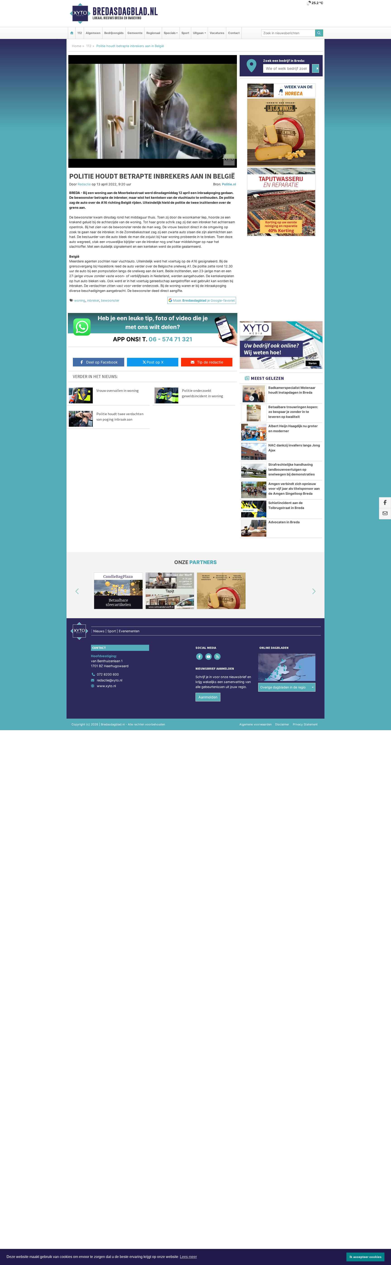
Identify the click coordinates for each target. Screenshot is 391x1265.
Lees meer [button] (188, 1257)
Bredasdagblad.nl (125, 11)
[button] (72, 592)
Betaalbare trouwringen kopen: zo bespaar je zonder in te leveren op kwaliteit (293, 412)
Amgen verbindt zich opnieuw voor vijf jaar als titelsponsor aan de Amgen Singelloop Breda (294, 488)
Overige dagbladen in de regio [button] (283, 687)
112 (79, 33)
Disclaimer (282, 724)
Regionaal (153, 33)
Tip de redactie (210, 362)
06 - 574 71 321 (170, 339)
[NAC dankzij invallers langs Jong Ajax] (254, 451)
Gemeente (135, 33)
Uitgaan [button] (198, 33)
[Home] (71, 33)
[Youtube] (208, 657)
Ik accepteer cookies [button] (365, 1257)
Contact (234, 33)
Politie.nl (229, 184)
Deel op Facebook (102, 362)
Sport (185, 33)
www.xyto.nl (106, 686)
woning (79, 300)
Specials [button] (170, 33)
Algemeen (93, 33)
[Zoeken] (319, 32)
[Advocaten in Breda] (254, 528)
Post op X (155, 362)
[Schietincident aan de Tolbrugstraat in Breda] (254, 509)
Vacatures (217, 33)
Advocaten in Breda (284, 522)
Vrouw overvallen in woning (117, 390)
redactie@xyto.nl (109, 680)
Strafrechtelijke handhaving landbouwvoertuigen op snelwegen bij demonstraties (291, 469)
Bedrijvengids (114, 33)
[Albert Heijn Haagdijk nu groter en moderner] (254, 432)
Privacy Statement (305, 724)
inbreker (93, 300)
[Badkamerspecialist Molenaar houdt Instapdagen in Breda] (254, 393)
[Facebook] (200, 657)
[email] (385, 513)
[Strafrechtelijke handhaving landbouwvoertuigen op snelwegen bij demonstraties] (254, 470)
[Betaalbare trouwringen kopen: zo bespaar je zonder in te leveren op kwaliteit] (254, 413)
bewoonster (110, 300)
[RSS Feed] (217, 657)
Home (76, 46)
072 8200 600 (108, 674)
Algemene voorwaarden (255, 724)
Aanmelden (207, 697)
